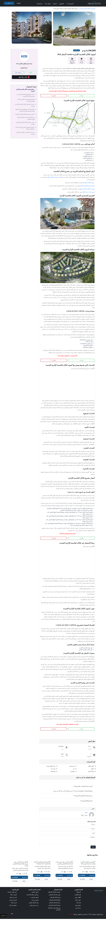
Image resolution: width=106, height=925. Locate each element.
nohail (86, 812)
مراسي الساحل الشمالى (54, 892)
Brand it (71, 914)
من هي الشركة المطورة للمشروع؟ (83, 795)
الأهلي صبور (78, 897)
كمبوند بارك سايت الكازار (88, 192)
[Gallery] (74, 28)
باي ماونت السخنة (12, 892)
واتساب (81, 95)
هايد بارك (78, 902)
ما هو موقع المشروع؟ (86, 800)
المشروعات (69, 3)
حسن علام (78, 900)
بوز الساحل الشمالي (55, 897)
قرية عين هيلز (13, 897)
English (19, 3)
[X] (10, 916)
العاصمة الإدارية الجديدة (84, 8)
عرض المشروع (24, 67)
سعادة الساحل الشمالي (54, 905)
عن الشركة (40, 3)
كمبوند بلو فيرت (34, 897)
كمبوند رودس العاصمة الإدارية (87, 185)
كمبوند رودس (35, 900)
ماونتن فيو (78, 905)
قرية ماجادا (14, 902)
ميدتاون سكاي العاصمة (32, 894)
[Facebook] (12, 916)
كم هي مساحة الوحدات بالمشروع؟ (83, 786)
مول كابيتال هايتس (33, 902)
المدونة (55, 3)
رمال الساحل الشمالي (54, 902)
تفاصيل (91, 875)
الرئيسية (93, 8)
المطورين (61, 3)
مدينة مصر (78, 908)
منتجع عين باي (13, 905)
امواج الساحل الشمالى (54, 900)
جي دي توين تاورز (33, 905)
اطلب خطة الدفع (23, 77)
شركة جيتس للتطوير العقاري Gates (24, 63)
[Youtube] (8, 916)
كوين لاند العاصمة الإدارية (88, 189)
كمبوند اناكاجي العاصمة (89, 182)
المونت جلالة (13, 894)
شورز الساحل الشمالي (54, 894)
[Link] (24, 56)
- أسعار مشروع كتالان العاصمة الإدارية (25, 114)
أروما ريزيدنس (13, 900)
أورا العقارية (78, 894)
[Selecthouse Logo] (98, 890)
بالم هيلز (78, 892)
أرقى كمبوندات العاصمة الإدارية (53, 177)
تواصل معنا (48, 3)
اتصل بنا (54, 95)
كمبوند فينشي (34, 892)
